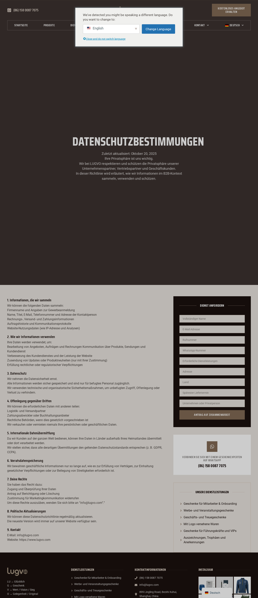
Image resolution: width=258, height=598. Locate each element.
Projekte (49, 25)
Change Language (158, 29)
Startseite (21, 25)
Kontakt (199, 25)
